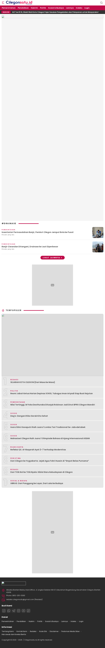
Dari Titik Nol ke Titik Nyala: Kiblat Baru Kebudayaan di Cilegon (41, 472)
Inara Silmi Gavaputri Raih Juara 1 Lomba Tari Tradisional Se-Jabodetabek (47, 427)
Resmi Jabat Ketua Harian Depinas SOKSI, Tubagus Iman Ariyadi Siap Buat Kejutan (51, 393)
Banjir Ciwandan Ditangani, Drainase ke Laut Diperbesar (30, 246)
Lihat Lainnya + (52, 257)
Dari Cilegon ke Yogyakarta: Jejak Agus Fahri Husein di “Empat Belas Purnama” (49, 460)
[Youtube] (23, 611)
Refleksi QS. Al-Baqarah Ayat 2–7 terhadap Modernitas (38, 449)
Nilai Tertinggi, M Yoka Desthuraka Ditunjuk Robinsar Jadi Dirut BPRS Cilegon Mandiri (52, 404)
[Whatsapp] (9, 611)
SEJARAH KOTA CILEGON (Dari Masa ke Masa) (32, 382)
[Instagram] (18, 611)
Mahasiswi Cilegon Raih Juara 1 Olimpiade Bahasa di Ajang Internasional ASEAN (50, 438)
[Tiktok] (28, 611)
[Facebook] (4, 611)
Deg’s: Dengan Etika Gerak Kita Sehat (29, 416)
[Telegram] (13, 611)
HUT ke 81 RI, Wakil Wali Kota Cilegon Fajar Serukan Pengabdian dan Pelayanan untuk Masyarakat (49, 12)
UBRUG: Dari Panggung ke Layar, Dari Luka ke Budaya (36, 483)
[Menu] (3, 3)
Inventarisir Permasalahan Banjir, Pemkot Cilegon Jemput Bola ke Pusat (38, 232)
